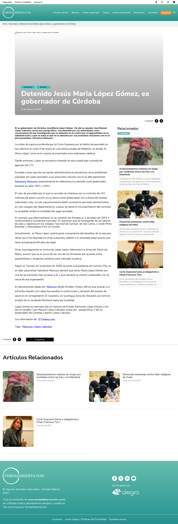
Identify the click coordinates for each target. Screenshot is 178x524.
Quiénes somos (117, 519)
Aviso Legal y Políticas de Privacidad (85, 519)
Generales (13, 24)
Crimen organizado (91, 12)
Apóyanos (166, 12)
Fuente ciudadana (23, 2)
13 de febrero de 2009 (31, 109)
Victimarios (153, 12)
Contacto (38, 2)
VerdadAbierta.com (36, 507)
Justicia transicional (121, 12)
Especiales (7, 2)
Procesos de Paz (60, 12)
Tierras (106, 12)
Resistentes (139, 12)
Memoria (75, 12)
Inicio (5, 24)
